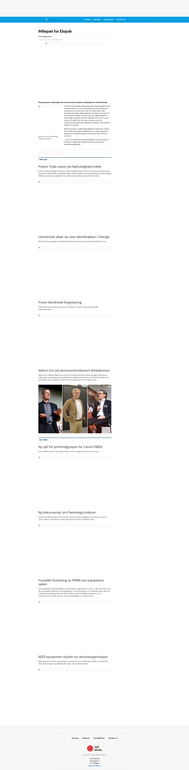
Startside (87, 19)
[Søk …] (146, 20)
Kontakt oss (121, 19)
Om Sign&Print (108, 19)
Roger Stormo (47, 36)
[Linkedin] (97, 729)
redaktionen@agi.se (94, 766)
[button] (40, 153)
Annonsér (97, 19)
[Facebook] (92, 729)
